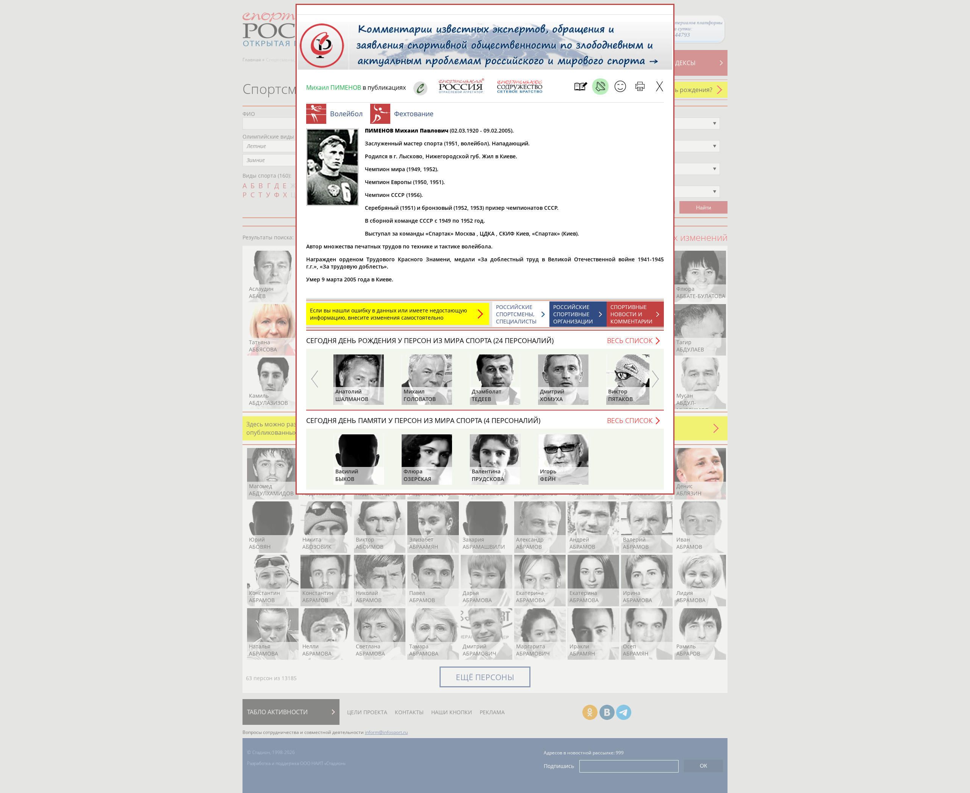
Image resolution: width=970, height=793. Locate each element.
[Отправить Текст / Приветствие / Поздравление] (620, 86)
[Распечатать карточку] (640, 86)
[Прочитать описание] (600, 86)
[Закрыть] (659, 86)
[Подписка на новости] (581, 86)
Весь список (629, 340)
